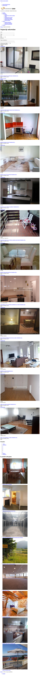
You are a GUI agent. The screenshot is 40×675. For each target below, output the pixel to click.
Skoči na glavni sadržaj (4, 0)
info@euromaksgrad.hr (6, 4)
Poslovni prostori (7, 20)
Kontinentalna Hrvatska (8, 17)
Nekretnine (4, 13)
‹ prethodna (4, 444)
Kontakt (3, 25)
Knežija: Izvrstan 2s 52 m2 (4, 142)
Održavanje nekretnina (8, 23)
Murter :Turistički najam (6, 670)
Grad (1, 32)
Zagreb (6, 14)
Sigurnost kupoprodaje (8, 24)
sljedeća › (4, 453)
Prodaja (1, 79)
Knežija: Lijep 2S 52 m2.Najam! (5, 174)
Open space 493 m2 (5, 590)
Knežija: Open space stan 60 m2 (5, 272)
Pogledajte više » (15, 75)
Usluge (3, 21)
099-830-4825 (4, 5)
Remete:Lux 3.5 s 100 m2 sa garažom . (6, 206)
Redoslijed (2, 44)
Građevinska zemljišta (8, 18)
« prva (3, 443)
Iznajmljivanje (2, 46)
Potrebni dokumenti (8, 22)
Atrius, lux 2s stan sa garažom (5, 404)
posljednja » (4, 454)
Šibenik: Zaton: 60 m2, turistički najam (8, 643)
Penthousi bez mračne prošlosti (10, 15)
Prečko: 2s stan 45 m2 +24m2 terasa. (6, 75)
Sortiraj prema (2, 43)
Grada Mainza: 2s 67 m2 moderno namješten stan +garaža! (10, 304)
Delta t (1, 671)
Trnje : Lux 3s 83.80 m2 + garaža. (6, 437)
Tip (1, 36)
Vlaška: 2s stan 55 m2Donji (7, 484)
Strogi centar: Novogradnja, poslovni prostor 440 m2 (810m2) (12, 537)
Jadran (6, 16)
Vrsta (1, 34)
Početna (1, 26)
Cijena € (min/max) (3, 40)
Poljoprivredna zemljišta (8, 19)
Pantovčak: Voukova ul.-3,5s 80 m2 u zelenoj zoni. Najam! (10, 240)
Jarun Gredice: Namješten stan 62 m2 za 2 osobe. (8, 337)
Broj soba (2, 38)
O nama (3, 12)
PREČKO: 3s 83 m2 (3, 371)
